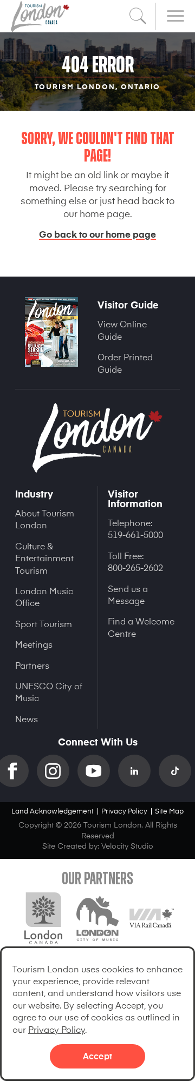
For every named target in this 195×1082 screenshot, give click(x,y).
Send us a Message (128, 594)
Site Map (169, 810)
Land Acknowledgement (52, 810)
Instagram (57, 771)
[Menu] (175, 16)
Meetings (34, 644)
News (26, 718)
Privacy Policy (56, 1029)
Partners (32, 665)
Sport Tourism (43, 623)
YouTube (97, 771)
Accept (97, 1055)
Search (138, 16)
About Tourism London (44, 518)
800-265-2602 (135, 567)
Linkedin (138, 771)
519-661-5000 (135, 534)
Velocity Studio (127, 846)
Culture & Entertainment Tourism (44, 558)
